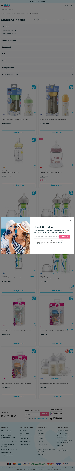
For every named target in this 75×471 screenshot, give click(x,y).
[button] (70, 220)
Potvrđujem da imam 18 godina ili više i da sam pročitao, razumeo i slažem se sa (52, 242)
